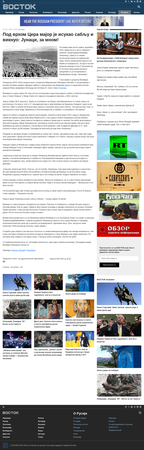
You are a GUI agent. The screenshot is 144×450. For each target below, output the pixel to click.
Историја (76, 421)
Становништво (79, 431)
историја (14, 267)
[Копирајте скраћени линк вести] (25, 261)
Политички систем (80, 424)
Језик (75, 434)
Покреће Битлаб (115, 430)
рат (21, 267)
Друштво (75, 12)
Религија (76, 427)
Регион (88, 12)
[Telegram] (140, 1)
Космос (137, 12)
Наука (40, 431)
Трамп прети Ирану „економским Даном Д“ (115, 105)
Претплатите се (109, 265)
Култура (41, 434)
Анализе (99, 12)
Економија (62, 12)
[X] (129, 1)
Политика (33, 12)
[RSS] (3, 1)
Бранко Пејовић (18, 250)
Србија (6, 267)
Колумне (124, 12)
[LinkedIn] (137, 1)
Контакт (112, 421)
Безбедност (48, 12)
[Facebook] (126, 1)
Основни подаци (79, 418)
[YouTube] (132, 1)
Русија (21, 12)
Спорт (40, 437)
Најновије (9, 12)
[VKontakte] (134, 1)
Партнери (112, 418)
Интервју (112, 12)
